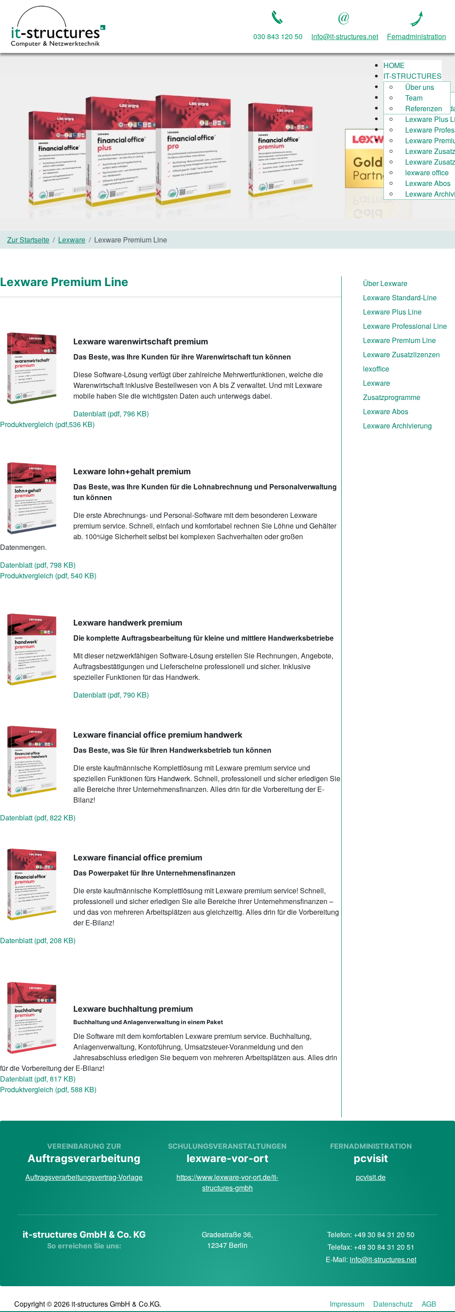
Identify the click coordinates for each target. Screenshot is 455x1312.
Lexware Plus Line (392, 312)
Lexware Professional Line (405, 326)
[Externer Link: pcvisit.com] (417, 17)
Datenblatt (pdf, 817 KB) (38, 1079)
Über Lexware (385, 283)
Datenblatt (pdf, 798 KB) (38, 565)
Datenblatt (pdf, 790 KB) (111, 695)
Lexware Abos (385, 411)
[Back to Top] (227, 1295)
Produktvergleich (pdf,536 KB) (47, 424)
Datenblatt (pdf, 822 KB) (38, 817)
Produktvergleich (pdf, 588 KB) (48, 1089)
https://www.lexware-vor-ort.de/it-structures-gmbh (227, 1182)
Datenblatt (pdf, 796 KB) (111, 413)
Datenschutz (393, 1304)
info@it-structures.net (383, 1259)
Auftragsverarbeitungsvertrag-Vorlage (84, 1177)
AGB (429, 1304)
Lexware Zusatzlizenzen (401, 354)
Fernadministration (416, 36)
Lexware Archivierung (397, 425)
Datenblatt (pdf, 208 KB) (38, 940)
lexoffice (376, 368)
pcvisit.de (371, 1177)
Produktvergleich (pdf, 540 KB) (48, 575)
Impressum (347, 1304)
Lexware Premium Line (399, 340)
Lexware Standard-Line (400, 297)
